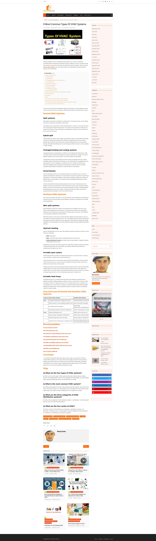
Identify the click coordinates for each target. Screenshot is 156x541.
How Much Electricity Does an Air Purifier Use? (55, 339)
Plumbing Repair (96, 190)
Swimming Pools (96, 201)
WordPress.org (95, 237)
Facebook (99, 1)
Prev (47, 446)
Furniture (94, 124)
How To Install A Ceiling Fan (50, 351)
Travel (93, 209)
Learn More (96, 283)
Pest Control (95, 181)
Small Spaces (95, 195)
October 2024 (95, 51)
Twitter (101, 1)
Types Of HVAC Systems (66, 418)
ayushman (104, 362)
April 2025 (94, 37)
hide (53, 73)
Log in (93, 229)
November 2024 (96, 48)
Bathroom (94, 96)
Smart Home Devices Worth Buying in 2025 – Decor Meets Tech (54, 470)
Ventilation (76, 418)
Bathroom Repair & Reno (97, 99)
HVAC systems (54, 418)
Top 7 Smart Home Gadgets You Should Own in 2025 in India (77, 495)
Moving (93, 170)
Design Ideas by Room (97, 113)
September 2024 (96, 54)
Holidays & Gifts (95, 139)
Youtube (105, 1)
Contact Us (106, 539)
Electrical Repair (96, 119)
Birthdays (94, 102)
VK (107, 1)
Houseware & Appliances (69, 27)
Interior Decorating (96, 158)
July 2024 (94, 57)
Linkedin (110, 1)
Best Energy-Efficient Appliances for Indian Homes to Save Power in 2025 (54, 496)
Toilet (93, 204)
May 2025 (94, 34)
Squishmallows (95, 198)
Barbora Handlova (106, 353)
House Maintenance (96, 147)
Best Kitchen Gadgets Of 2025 (76, 523)
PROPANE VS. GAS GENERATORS (51, 348)
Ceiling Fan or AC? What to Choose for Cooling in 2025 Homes (77, 470)
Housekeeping (95, 153)
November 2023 (95, 60)
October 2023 (95, 62)
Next (85, 446)
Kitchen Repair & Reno (74, 521)
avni (103, 341)
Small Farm (95, 192)
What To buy (87, 15)
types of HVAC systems (49, 67)
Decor (48, 15)
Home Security (48, 519)
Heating (83, 416)
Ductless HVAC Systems (73, 416)
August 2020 (95, 74)
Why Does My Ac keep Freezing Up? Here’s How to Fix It (57, 333)
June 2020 (94, 79)
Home (44, 1)
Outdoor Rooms (95, 175)
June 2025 (94, 31)
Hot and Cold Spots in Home (50, 327)
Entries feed (95, 232)
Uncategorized (95, 212)
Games (93, 127)
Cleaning (75, 15)
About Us (101, 539)
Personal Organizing (96, 178)
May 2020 (94, 82)
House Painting (95, 150)
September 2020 (96, 71)
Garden (53, 15)
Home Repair (60, 15)
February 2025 (95, 43)
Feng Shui (94, 122)
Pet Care (94, 184)
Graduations (95, 136)
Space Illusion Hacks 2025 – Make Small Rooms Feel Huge (101, 312)
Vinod (47, 473)
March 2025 (95, 40)
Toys (81, 15)
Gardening (94, 133)
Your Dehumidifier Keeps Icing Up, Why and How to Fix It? (57, 345)
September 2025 (96, 28)
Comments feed (96, 235)
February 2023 (95, 68)
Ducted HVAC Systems (60, 416)
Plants (93, 187)
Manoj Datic (47, 27)
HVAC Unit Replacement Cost (50, 330)
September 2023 (96, 65)
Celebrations (68, 15)
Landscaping (95, 164)
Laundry (94, 167)
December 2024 (96, 45)
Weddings (94, 215)
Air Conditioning (48, 416)
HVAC (46, 418)
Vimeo (112, 1)
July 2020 (94, 77)
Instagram (103, 1)
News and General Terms (98, 173)
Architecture (95, 93)
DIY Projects (95, 116)
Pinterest (54, 426)
